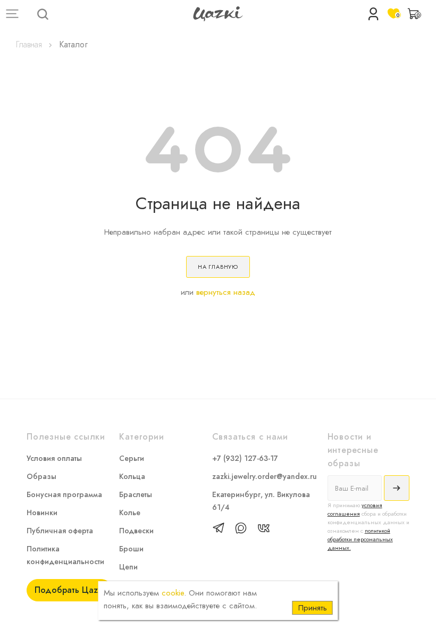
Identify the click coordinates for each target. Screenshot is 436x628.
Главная (29, 44)
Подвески (136, 530)
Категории (141, 437)
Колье (129, 512)
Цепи (128, 566)
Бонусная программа (64, 494)
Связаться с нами (250, 437)
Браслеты (135, 494)
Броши (131, 548)
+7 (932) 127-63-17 (245, 458)
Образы (41, 476)
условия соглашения (355, 509)
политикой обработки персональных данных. (360, 539)
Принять (312, 608)
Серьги (131, 458)
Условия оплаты (54, 458)
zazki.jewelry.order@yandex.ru (264, 476)
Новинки (42, 512)
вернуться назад (225, 292)
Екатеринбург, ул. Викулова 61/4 (261, 501)
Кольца (132, 476)
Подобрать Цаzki (69, 590)
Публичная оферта (60, 530)
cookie (173, 593)
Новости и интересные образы (353, 450)
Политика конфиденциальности (65, 555)
